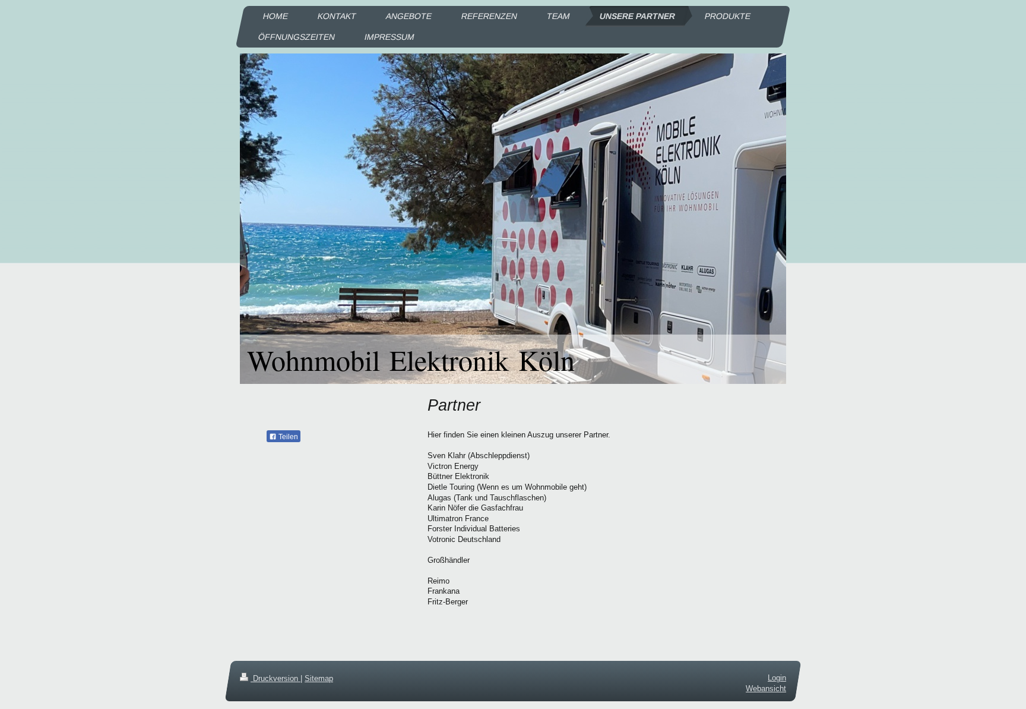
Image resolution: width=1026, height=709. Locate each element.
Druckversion (275, 678)
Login (777, 677)
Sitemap (319, 678)
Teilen (287, 437)
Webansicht (766, 688)
